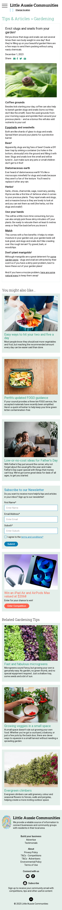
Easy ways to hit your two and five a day (29, 336)
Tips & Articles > (17, 18)
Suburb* (8, 525)
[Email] (14, 58)
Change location (23, 10)
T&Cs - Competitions (31, 855)
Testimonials (31, 843)
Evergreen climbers (18, 790)
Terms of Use (31, 865)
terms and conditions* (32, 537)
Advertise (31, 840)
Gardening (44, 18)
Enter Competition (16, 606)
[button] (5, 8)
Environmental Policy (31, 862)
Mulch (8, 230)
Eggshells (11, 127)
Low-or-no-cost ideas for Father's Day (31, 460)
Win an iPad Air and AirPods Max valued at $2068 (27, 594)
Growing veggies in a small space (27, 726)
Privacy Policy (31, 852)
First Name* (10, 502)
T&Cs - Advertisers (31, 858)
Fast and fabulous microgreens (26, 664)
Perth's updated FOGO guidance (26, 397)
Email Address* (12, 514)
